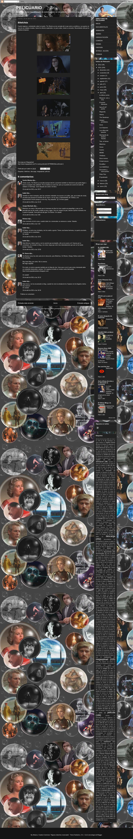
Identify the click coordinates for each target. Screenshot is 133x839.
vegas (99, 799)
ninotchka (103, 689)
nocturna (104, 691)
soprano (104, 776)
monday (111, 672)
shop (104, 769)
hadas (97, 602)
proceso (98, 731)
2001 (108, 439)
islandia (99, 621)
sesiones (98, 766)
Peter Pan (102, 174)
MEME (101, 152)
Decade (104, 534)
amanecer (105, 453)
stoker (111, 780)
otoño (113, 701)
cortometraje (99, 525)
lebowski (98, 634)
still (107, 780)
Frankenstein (99, 584)
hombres (100, 612)
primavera (105, 728)
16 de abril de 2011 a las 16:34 (32, 290)
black (112, 482)
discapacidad (99, 550)
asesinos (98, 472)
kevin (113, 628)
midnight (107, 666)
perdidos (105, 719)
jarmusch (112, 622)
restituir (100, 752)
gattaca (106, 590)
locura (106, 639)
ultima (97, 795)
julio (101, 84)
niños (110, 689)
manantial (103, 646)
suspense (106, 785)
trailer (108, 792)
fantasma (98, 579)
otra (99, 703)
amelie (106, 454)
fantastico (106, 579)
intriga (111, 617)
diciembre (103, 70)
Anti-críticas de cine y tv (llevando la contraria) (105, 382)
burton (103, 492)
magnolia (104, 643)
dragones (106, 557)
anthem (103, 465)
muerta (111, 675)
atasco (111, 472)
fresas (111, 584)
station (106, 778)
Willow (111, 814)
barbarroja (100, 479)
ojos (103, 696)
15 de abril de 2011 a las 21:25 (32, 202)
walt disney (110, 811)
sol (99, 774)
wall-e (103, 811)
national (111, 682)
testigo (97, 788)
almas (104, 451)
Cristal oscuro (103, 161)
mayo (102, 90)
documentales (100, 553)
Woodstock (99, 816)
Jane (107, 622)
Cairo (103, 496)
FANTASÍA (99, 47)
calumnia (110, 496)
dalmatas (105, 532)
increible (98, 615)
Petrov (111, 721)
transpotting (101, 793)
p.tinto (108, 703)
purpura (102, 738)
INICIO (98, 23)
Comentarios (102, 212)
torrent (104, 790)
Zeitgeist (111, 818)
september (98, 764)
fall (96, 577)
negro (106, 687)
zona (104, 820)
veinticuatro (106, 799)
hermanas (98, 607)
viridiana (106, 807)
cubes (99, 530)
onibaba (98, 700)
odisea (97, 696)
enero (102, 186)
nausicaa (106, 684)
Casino (101, 150)
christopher (112, 510)
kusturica (106, 631)
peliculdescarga (100, 717)
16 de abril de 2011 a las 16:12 (32, 277)
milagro (105, 668)
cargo (111, 498)
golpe (99, 593)
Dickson (25, 219)
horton (106, 612)
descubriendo (99, 541)
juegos (102, 626)
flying (103, 583)
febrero (102, 183)
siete (114, 769)
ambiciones (99, 454)
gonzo (97, 595)
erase (108, 565)
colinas (113, 517)
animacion (100, 462)
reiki (105, 746)
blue (101, 486)
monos (97, 673)
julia (107, 626)
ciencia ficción (99, 513)
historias (107, 609)
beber (113, 479)
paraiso (100, 708)
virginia (99, 807)
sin (99, 771)
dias (99, 544)
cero (104, 506)
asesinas (98, 470)
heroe (111, 607)
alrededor (98, 453)
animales (111, 461)
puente (111, 736)
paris (106, 708)
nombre (111, 691)
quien (106, 740)
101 (97, 439)
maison (111, 643)
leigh (104, 634)
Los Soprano (103, 127)
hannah (113, 602)
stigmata (102, 780)
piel (101, 722)
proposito (109, 734)
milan (111, 668)
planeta (111, 722)
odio (111, 694)
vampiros (112, 797)
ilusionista (110, 614)
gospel (104, 595)
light (108, 638)
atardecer (105, 472)
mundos (104, 679)
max (97, 657)
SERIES (98, 34)
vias (99, 804)
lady (105, 633)
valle (106, 797)
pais (108, 705)
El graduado (103, 177)
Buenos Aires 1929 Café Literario (104, 349)
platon (106, 724)
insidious (98, 617)
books (106, 486)
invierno (104, 619)
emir (105, 562)
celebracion (110, 504)
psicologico (98, 736)
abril (101, 92)
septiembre (104, 78)
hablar (105, 600)
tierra (109, 788)
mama (111, 645)
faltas (102, 577)
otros (103, 703)
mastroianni (105, 655)
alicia (97, 449)
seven (105, 766)
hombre (113, 610)
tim (114, 788)
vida (111, 804)
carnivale (105, 499)
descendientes (107, 539)
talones (113, 785)
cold (108, 517)
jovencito (111, 624)
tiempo (103, 788)
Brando (105, 489)
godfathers (112, 591)
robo (97, 753)
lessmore (104, 636)
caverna (113, 503)
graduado (98, 596)
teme (99, 786)
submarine (98, 781)
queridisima (100, 740)
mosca (97, 675)
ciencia (99, 511)
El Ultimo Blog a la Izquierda (104, 403)
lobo (102, 639)
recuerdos (98, 746)
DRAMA (98, 44)
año (109, 465)
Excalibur (102, 164)
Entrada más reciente (26, 303)
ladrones (100, 633)
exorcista (98, 574)
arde (104, 467)
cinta (97, 515)
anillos (109, 459)
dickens (111, 544)
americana (106, 456)
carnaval (98, 499)
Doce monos (103, 158)
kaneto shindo (101, 628)
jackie (111, 621)
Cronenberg (99, 529)
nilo (96, 689)
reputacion (98, 750)
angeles (98, 460)
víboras (105, 804)
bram (99, 489)
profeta (111, 731)
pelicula (47, 171)
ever (114, 571)
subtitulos (98, 783)
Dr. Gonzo (26, 253)
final (97, 583)
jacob (97, 622)
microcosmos (99, 666)
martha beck (106, 652)
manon (99, 648)
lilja (112, 638)
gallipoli (97, 588)
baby (97, 475)
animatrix (98, 463)
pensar (97, 719)
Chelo (111, 508)
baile (103, 477)
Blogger (99, 835)
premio (111, 726)
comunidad (109, 520)
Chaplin (98, 508)
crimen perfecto (100, 527)
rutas (105, 755)
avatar (97, 474)
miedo (113, 666)
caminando (98, 498)
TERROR (99, 54)
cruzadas (106, 529)
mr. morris (104, 675)
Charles (104, 508)
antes (97, 465)
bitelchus (27, 171)
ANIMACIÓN (100, 30)
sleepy (103, 773)
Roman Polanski (105, 753)
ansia (112, 463)
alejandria (111, 444)
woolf (97, 818)
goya (111, 595)
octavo (105, 694)
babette (111, 474)
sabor (111, 755)
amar (112, 453)
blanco (111, 484)
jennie (104, 624)
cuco (105, 530)
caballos (98, 494)
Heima (101, 114)
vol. (101, 809)
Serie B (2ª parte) (103, 108)
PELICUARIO (29, 7)
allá (114, 449)
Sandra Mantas (27, 180)
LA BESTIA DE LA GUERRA (109, 337)
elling (97, 562)
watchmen (98, 813)
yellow (102, 818)
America (100, 456)
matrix (111, 655)
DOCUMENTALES (102, 27)
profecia (105, 731)
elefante (103, 560)
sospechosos (111, 776)
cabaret (104, 494)
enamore (111, 562)
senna (104, 762)
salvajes (104, 757)
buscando (110, 492)
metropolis (98, 665)
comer (106, 518)
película (107, 715)
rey (112, 752)
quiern (111, 740)
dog (108, 553)
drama (113, 557)
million (97, 670)
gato (99, 590)
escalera (105, 567)
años (114, 465)
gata (114, 588)
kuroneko (110, 629)
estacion (108, 571)
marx (114, 652)
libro (97, 638)
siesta (108, 769)
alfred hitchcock (100, 447)
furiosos (104, 586)
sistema (98, 773)
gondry (111, 593)
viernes (113, 806)
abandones (110, 440)
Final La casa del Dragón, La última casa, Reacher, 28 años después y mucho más (106, 305)
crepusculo (109, 525)
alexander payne (108, 446)
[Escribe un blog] (43, 169)
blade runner (99, 484)
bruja (111, 491)
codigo (103, 517)
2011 (100, 67)
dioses (109, 548)
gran (104, 597)
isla (109, 619)
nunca (111, 693)
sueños (111, 783)
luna (111, 641)
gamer (103, 588)
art (114, 467)
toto (103, 792)
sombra (98, 776)
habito (111, 598)
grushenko (98, 598)
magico (97, 643)
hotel (112, 612)
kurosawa (98, 631)
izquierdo (106, 621)
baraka (113, 477)
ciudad (111, 515)
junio (101, 87)
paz (114, 710)
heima (110, 605)
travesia (110, 793)
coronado (101, 523)
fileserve (110, 581)
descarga (33, 171)
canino (105, 498)
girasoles (104, 591)
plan (106, 722)
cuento (111, 530)
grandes (111, 596)
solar (105, 774)
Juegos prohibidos (103, 121)
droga (105, 558)
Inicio (55, 303)
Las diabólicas (104, 167)
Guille (105, 598)
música (97, 680)
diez (103, 546)
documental (107, 552)
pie (96, 722)
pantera (100, 706)
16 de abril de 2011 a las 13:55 (32, 249)
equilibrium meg (100, 565)
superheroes (99, 785)
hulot (97, 614)
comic (111, 518)
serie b (111, 764)
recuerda (110, 745)
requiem (105, 750)
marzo (102, 181)
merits (111, 663)
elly (101, 562)
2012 (100, 65)
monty (111, 673)
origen (99, 701)
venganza (105, 800)
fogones (110, 583)
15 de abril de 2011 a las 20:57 (32, 189)
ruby (99, 755)
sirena (104, 771)
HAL (102, 602)
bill (101, 482)
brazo (111, 489)
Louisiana (105, 641)
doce (99, 551)
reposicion (109, 748)
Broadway (98, 491)
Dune (101, 125)
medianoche (107, 657)
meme (111, 661)
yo (106, 818)
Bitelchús (102, 144)
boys (114, 487)
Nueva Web (109, 368)
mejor (97, 661)
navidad (113, 684)
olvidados (110, 696)
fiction (99, 581)
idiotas (103, 614)
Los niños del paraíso (103, 131)
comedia (100, 518)
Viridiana (102, 155)
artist (105, 468)
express (109, 574)
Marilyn (100, 650)
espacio (113, 567)
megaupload (40, 171)
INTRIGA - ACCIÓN (102, 51)
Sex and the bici (103, 366)
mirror (105, 672)
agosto (102, 81)
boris (112, 486)
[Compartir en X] (45, 169)
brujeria (98, 492)
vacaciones (99, 797)
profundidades (99, 733)
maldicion (98, 645)
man (97, 646)
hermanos (105, 607)
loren (99, 641)
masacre (110, 653)
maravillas (112, 648)
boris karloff (99, 487)
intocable (105, 617)
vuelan (106, 809)
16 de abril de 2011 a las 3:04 (31, 215)
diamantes (112, 543)
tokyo (99, 790)
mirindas (98, 672)
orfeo (108, 700)
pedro (100, 712)
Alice (112, 447)
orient (113, 700)
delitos (97, 536)
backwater (104, 475)
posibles (104, 726)
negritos (100, 687)
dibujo (104, 544)
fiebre (104, 581)
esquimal (109, 569)
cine (112, 513)
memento (98, 663)
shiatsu (106, 767)
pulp (97, 738)
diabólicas (98, 543)
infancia (104, 615)
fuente (97, 586)
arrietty (109, 467)
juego (97, 626)
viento (107, 806)
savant (99, 759)
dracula (113, 555)
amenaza (112, 454)
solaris (111, 774)
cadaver (111, 494)
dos (108, 555)
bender (107, 480)
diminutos (98, 548)
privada (111, 729)
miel (99, 668)
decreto (111, 534)
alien (102, 449)
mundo (98, 679)
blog (97, 486)
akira (99, 444)
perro (111, 719)
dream (99, 558)
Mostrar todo (112, 417)
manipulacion (112, 646)
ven (112, 799)
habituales (98, 600)
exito (111, 572)
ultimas (105, 795)
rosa (114, 753)
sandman (112, 757)
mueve (105, 677)
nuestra (104, 693)
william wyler (104, 814)
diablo (111, 541)
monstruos (104, 673)
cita (102, 515)
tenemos (105, 786)
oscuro (108, 701)
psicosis (106, 736)
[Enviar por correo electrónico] (41, 169)
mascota (98, 655)
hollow (106, 610)
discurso (107, 550)
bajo (108, 477)
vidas (97, 806)
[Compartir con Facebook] (47, 169)
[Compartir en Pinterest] (49, 169)
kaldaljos (113, 626)
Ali (108, 447)
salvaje (97, 757)
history (113, 609)
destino (106, 541)
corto (110, 523)
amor (112, 458)
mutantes (110, 680)
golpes (105, 593)
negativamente (106, 686)
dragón (99, 557)
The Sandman (104, 117)
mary (99, 653)
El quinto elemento (103, 103)
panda (113, 705)
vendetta (98, 800)
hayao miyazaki (101, 603)
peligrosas (110, 717)
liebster (103, 638)
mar (105, 648)
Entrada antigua (83, 303)
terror (111, 786)
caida (97, 496)
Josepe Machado (28, 206)
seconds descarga (108, 759)
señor (111, 762)
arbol (99, 467)
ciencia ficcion (108, 511)
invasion (98, 619)
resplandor (112, 750)
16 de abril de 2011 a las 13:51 (32, 236)
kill (98, 629)
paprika (106, 706)
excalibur (100, 572)
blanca (106, 484)
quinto (97, 741)
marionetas (106, 650)
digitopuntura (110, 546)
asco (111, 468)
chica (97, 510)
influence (111, 615)
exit (106, 572)
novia (97, 693)
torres (111, 790)
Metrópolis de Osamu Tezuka (103, 136)
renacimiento (99, 748)
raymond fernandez (101, 743)
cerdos (97, 506)
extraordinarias (99, 576)
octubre (102, 75)
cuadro (113, 529)
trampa (113, 792)
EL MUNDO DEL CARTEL (103, 248)
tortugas (98, 792)
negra (113, 686)
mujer (111, 677)
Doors (103, 555)
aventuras (104, 474)
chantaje (110, 506)
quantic (113, 738)
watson (105, 813)
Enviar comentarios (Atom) (58, 308)
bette (97, 482)
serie (104, 764)
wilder (97, 814)
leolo (99, 636)
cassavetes (105, 501)
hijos (101, 609)
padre (103, 705)
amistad (106, 458)
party (97, 710)
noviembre (103, 73)
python (107, 738)
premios (98, 728)
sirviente (111, 771)
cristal (110, 527)
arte (99, 468)
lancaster (111, 633)
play (112, 724)
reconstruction (99, 745)
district (113, 550)
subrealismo (109, 781)
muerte (98, 677)
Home (101, 147)
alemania (98, 446)
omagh (104, 698)
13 (100, 439)
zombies (98, 820)
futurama (111, 586)
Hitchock (100, 610)
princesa (113, 728)
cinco (107, 513)
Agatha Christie (110, 442)
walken (111, 809)
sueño (105, 783)
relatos (111, 746)
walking (98, 811)
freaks (106, 584)
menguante (105, 663)
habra (111, 600)
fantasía (109, 577)
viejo (102, 806)
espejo (100, 569)
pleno (97, 726)
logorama (112, 639)
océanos (98, 694)
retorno (106, 752)
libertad (111, 636)
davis (97, 534)
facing (111, 576)
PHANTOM (109, 319)
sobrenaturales (111, 773)
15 (104, 439)
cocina (97, 517)
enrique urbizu (100, 564)
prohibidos (109, 733)
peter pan (105, 721)
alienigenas (108, 449)
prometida (98, 734)
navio (99, 686)
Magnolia (102, 112)
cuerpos (98, 532)
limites (97, 639)
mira (111, 670)
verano (113, 801)
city (106, 515)
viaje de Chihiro (111, 802)
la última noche (104, 95)
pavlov (109, 710)
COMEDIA (99, 40)
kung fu (104, 629)
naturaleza (98, 684)
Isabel (24, 193)
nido (112, 687)
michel (109, 665)
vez (99, 802)
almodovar (110, 451)
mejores (104, 661)
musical (104, 680)
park (112, 708)
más (104, 653)
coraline (113, 522)
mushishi (111, 679)
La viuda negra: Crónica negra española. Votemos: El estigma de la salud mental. (106, 391)
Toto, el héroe (103, 141)
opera (103, 700)
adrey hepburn (99, 442)
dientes (97, 546)
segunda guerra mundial (102, 760)
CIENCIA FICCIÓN (102, 37)
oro (104, 701)
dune (97, 560)
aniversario (105, 463)
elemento (110, 560)
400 (99, 440)
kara (109, 628)
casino (97, 501)
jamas (102, 622)
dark (112, 532)
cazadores (101, 504)
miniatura (104, 670)
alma (99, 451)
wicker (111, 813)
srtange (100, 778)
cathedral (106, 503)
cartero (111, 499)
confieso (98, 522)
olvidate (98, 698)
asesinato (108, 470)
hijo (96, 609)
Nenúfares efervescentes (103, 264)
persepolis (98, 721)
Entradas (101, 209)
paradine (113, 706)
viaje (103, 802)
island (113, 619)
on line (111, 698)
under (111, 795)
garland (109, 588)
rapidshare (107, 741)
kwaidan (113, 631)
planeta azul (99, 724)
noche (97, 691)
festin (113, 579)
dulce (111, 558)
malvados (105, 645)
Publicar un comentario (27, 294)
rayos (111, 743)
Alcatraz (104, 444)
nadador (98, 682)
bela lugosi (100, 480)
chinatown (104, 510)
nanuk (104, 682)
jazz (99, 624)
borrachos (107, 487)
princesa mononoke (103, 729)
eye (107, 576)
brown (105, 491)
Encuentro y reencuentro (104, 170)
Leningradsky (111, 634)
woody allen (109, 816)
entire (110, 564)
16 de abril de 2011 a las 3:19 (31, 224)
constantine (106, 522)
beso (112, 480)
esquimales (99, 571)
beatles (108, 479)
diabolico (105, 543)
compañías (98, 520)
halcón (107, 602)
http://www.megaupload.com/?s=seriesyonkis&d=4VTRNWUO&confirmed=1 (41, 164)
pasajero (103, 710)
